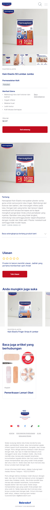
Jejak (39, 433)
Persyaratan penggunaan (25, 433)
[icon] (11, 426)
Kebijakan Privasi (25, 436)
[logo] (6, 4)
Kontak (11, 433)
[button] (24, 233)
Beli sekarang (25, 130)
